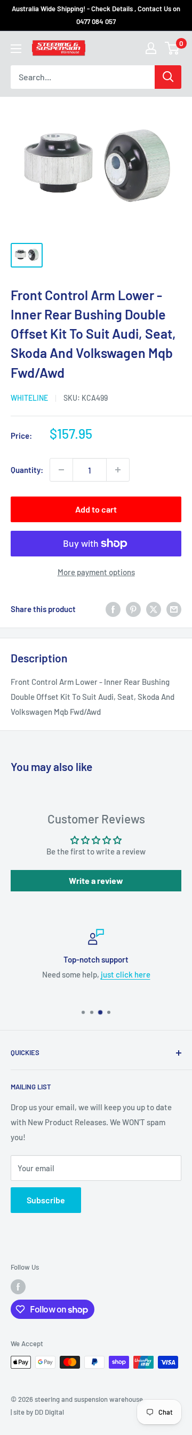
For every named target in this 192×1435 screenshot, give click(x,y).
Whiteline (29, 397)
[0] (172, 48)
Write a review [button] (96, 880)
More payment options (96, 572)
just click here (125, 974)
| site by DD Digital (37, 1412)
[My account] (151, 48)
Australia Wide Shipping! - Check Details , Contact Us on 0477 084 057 (96, 15)
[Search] (168, 77)
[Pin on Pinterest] (133, 609)
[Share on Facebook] (113, 609)
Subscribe (46, 1200)
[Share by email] (173, 609)
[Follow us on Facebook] (18, 1286)
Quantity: (27, 470)
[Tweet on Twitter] (153, 609)
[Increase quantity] (118, 470)
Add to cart (96, 509)
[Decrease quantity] (61, 470)
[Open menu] (16, 48)
